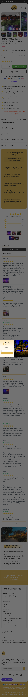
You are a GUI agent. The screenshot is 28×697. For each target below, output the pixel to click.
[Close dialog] (27, 340)
